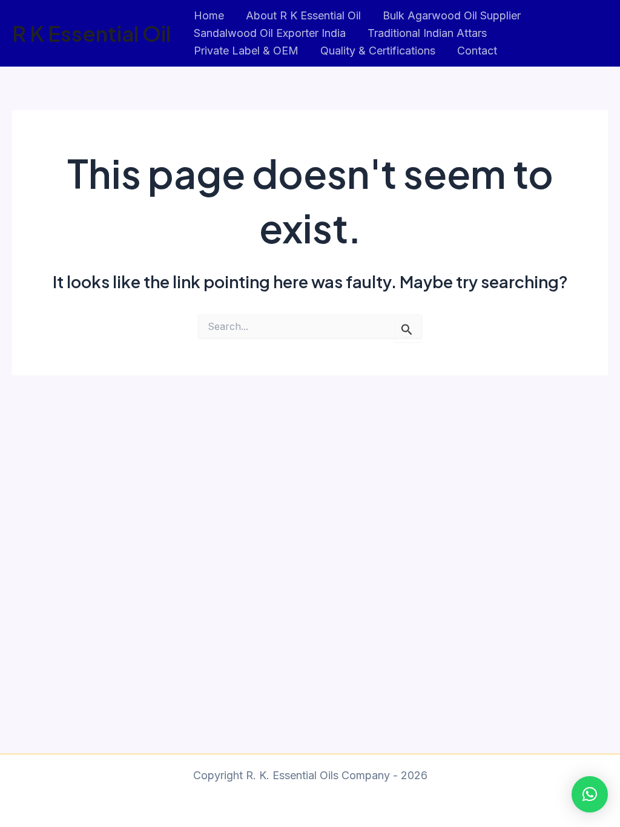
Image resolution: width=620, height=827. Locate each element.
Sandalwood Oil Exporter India (270, 33)
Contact (477, 50)
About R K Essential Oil (303, 15)
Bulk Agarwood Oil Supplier (452, 15)
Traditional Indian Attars (427, 33)
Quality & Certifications (377, 50)
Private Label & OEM (246, 50)
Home (209, 15)
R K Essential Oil (91, 33)
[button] (590, 794)
